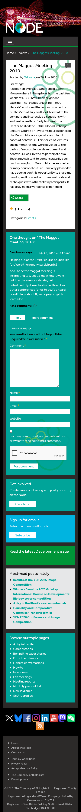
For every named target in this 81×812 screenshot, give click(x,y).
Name (15, 393)
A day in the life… (24, 644)
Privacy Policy (19, 763)
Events (22, 53)
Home (9, 53)
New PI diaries (22, 691)
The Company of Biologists (27, 775)
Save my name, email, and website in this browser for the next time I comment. (37, 438)
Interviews (20, 672)
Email (14, 406)
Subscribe (22, 535)
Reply (17, 317)
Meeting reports (24, 681)
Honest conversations (28, 663)
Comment (18, 345)
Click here (22, 504)
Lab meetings (22, 677)
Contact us (18, 752)
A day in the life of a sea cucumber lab (39, 603)
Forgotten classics (25, 658)
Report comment (41, 317)
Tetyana (29, 77)
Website (15, 418)
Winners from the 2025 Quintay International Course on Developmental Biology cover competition (41, 594)
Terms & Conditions (23, 759)
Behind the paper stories (29, 653)
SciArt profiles (23, 695)
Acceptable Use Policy (24, 768)
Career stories (23, 649)
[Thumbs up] (11, 209)
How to (18, 667)
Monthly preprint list (27, 686)
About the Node (21, 747)
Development (19, 779)
